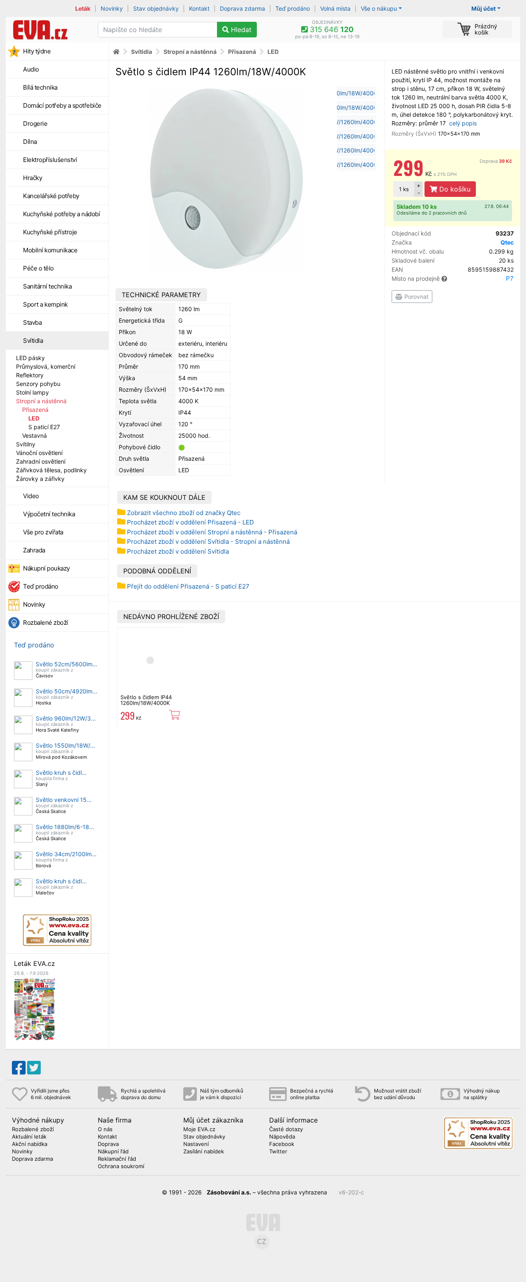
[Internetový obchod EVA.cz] (48, 29)
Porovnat (416, 296)
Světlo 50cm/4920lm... (66, 691)
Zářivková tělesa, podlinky (51, 470)
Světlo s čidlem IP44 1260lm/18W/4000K (146, 700)
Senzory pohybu (38, 383)
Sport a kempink (45, 304)
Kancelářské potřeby (51, 196)
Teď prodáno (292, 8)
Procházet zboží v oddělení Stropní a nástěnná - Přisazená (212, 532)
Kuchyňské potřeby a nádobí (61, 214)
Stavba (32, 322)
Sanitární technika (47, 286)
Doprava (496, 161)
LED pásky (30, 357)
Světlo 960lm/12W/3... (66, 718)
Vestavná (34, 435)
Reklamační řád (117, 1159)
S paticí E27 (44, 426)
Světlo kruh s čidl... (61, 772)
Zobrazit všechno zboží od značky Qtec (183, 513)
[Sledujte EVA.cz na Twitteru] (34, 1067)
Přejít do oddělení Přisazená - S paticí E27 (188, 586)
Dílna (30, 142)
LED (33, 418)
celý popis (463, 123)
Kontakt (199, 8)
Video (31, 496)
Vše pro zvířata (43, 532)
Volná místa (335, 8)
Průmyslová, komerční (45, 366)
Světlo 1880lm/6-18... (65, 826)
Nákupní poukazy (46, 568)
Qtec (507, 242)
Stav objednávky (156, 8)
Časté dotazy (286, 1129)
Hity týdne (37, 51)
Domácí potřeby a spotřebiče (62, 105)
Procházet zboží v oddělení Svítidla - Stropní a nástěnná (208, 541)
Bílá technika (40, 87)
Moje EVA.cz (199, 1129)
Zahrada (34, 550)
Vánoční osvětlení (39, 452)
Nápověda (282, 1137)
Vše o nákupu (379, 8)
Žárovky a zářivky (40, 478)
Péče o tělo (38, 268)
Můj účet (483, 8)
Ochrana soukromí (121, 1166)
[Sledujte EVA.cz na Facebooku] (18, 1067)
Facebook (281, 1144)
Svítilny (25, 444)
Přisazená (35, 409)
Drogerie (35, 123)
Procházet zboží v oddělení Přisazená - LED (190, 522)
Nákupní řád (113, 1152)
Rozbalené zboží (45, 622)
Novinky (112, 8)
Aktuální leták (29, 1137)
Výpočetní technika (49, 514)
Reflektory (30, 375)
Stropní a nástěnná (41, 400)
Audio (31, 69)
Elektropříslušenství (50, 160)
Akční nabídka (29, 1144)
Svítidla (33, 340)
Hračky (32, 178)
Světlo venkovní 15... (64, 799)
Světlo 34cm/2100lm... (66, 853)
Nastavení (196, 1144)
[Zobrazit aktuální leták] (34, 1008)
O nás (105, 1129)
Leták (82, 8)
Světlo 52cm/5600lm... (66, 664)
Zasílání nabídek (203, 1152)
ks (404, 189)
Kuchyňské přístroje (50, 232)
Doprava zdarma (242, 8)
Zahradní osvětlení (40, 461)
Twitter (278, 1152)
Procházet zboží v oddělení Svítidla (178, 551)
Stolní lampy (32, 392)
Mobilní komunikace (50, 250)
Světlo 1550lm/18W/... (65, 745)
